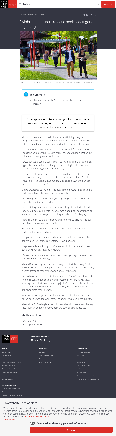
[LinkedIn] (45, 341)
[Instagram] (41, 341)
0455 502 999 (29, 321)
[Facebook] (32, 341)
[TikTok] (50, 341)
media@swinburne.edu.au (35, 324)
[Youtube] (36, 341)
